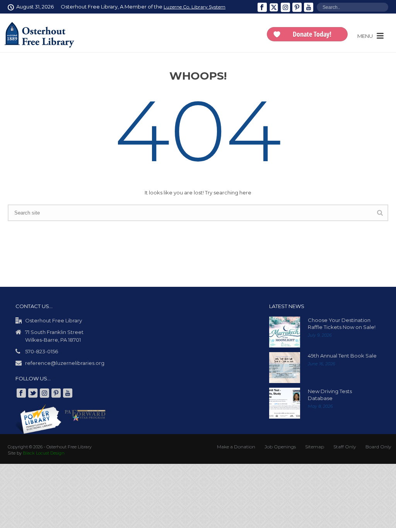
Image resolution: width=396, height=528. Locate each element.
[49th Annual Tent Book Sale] (284, 367)
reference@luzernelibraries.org (64, 363)
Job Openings (280, 447)
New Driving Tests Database (330, 394)
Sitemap (314, 447)
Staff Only (344, 447)
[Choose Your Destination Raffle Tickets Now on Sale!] (284, 332)
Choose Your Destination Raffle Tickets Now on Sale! (342, 323)
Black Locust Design (44, 453)
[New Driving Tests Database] (284, 403)
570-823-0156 (41, 351)
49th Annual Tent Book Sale (342, 356)
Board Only (378, 447)
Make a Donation (236, 447)
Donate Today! (312, 34)
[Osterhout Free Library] (39, 34)
